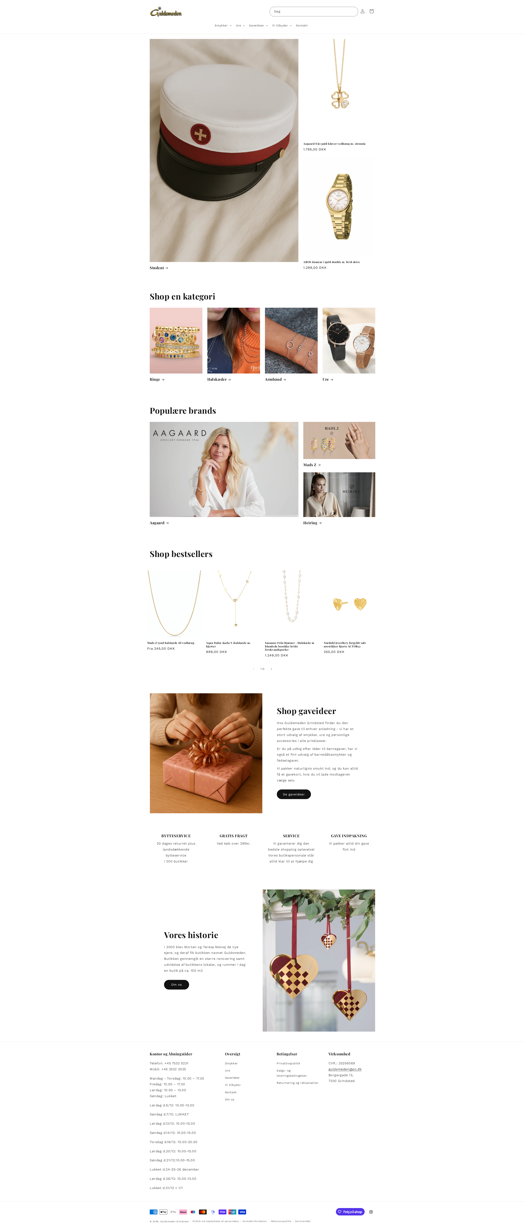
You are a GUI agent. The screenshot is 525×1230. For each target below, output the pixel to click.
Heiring (310, 522)
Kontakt (231, 1092)
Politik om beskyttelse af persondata (216, 1221)
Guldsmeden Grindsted (174, 1221)
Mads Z (309, 464)
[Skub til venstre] (253, 668)
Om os (176, 984)
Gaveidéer (232, 1077)
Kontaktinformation (255, 1221)
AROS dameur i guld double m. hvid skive (331, 262)
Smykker (231, 1063)
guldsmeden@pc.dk (345, 1069)
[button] (222, 25)
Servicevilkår (302, 1221)
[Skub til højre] (271, 668)
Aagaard (157, 522)
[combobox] (314, 11)
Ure (326, 379)
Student (157, 267)
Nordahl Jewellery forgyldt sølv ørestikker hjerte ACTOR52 (345, 644)
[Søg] (353, 11)
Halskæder (217, 379)
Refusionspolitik (281, 1221)
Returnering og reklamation (297, 1082)
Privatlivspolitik (288, 1063)
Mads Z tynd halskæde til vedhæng (170, 643)
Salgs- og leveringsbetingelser (292, 1073)
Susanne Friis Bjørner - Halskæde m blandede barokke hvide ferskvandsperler (289, 646)
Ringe (155, 379)
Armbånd (273, 379)
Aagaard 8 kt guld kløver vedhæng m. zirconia (334, 143)
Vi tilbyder (233, 1084)
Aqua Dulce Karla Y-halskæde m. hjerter (228, 644)
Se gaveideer (294, 794)
